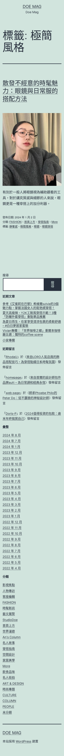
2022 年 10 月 (12, 533)
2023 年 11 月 (12, 458)
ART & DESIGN (13, 683)
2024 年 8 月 (12, 435)
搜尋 (6, 275)
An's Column (12, 637)
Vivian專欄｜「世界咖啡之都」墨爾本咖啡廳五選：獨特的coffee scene (31, 332)
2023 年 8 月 (12, 475)
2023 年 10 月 (12, 464)
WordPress (23, 741)
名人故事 (9, 643)
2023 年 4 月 (12, 499)
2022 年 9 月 (12, 539)
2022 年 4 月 (12, 568)
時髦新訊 (9, 608)
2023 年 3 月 (12, 504)
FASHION (15, 222)
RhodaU (11, 357)
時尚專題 (9, 689)
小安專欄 (9, 340)
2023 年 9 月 (12, 470)
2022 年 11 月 (12, 528)
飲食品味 (9, 672)
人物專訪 (9, 591)
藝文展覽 (9, 614)
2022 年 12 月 (12, 522)
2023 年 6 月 (12, 487)
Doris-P (11, 413)
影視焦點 (9, 585)
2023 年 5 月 (12, 493)
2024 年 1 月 (11, 446)
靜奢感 (13, 226)
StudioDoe (10, 620)
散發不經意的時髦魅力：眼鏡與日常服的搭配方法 (30, 91)
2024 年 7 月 (12, 441)
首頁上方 (29, 222)
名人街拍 (9, 677)
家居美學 (9, 660)
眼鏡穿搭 (47, 226)
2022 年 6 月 (12, 556)
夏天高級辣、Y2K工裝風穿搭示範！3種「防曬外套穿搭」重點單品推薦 (29, 315)
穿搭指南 (43, 222)
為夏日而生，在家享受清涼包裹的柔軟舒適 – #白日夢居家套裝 (32, 323)
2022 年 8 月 (12, 545)
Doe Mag (32, 6)
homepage (13, 377)
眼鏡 (36, 226)
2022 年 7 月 (11, 551)
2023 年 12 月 (12, 452)
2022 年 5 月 (12, 562)
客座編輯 (9, 596)
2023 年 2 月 (12, 510)
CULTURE (10, 695)
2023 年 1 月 (11, 516)
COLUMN (9, 701)
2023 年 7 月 (11, 481)
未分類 (7, 712)
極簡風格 (25, 226)
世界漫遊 (9, 631)
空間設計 (9, 654)
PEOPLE (8, 706)
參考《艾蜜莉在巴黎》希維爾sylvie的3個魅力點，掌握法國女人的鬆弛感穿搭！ (31, 306)
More (55, 222)
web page (13, 393)
